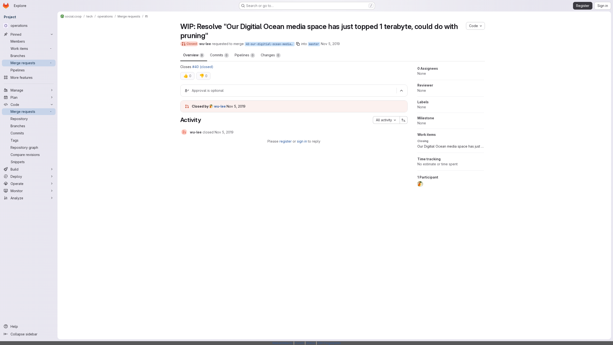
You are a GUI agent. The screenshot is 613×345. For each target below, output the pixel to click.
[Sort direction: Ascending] (404, 120)
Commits (218, 55)
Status (310, 343)
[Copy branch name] (298, 44)
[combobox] (386, 120)
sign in (302, 141)
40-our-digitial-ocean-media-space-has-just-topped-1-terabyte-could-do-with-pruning (270, 44)
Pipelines (244, 55)
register (285, 141)
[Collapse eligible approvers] (401, 90)
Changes (270, 55)
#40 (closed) (202, 67)
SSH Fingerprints (329, 343)
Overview (193, 55)
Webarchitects (282, 343)
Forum (299, 343)
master (314, 44)
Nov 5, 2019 (330, 44)
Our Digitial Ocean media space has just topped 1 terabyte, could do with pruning (450, 146)
